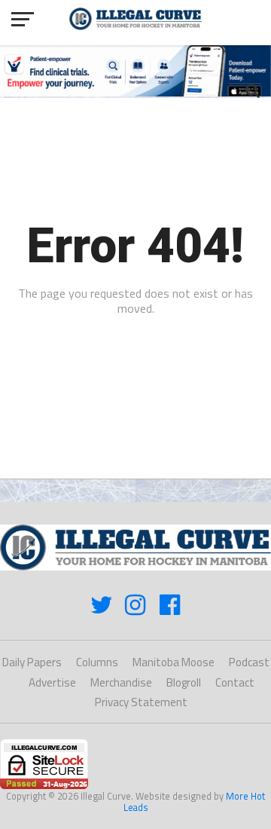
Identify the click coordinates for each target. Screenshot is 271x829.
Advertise (52, 682)
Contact (234, 682)
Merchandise (121, 682)
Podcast (249, 662)
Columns (97, 662)
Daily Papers (32, 662)
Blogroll (183, 682)
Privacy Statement (141, 702)
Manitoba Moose (173, 662)
